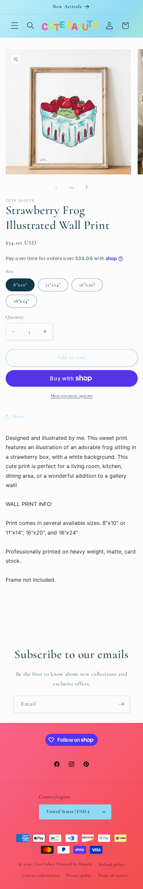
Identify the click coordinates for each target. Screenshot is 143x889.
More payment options (72, 395)
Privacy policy (78, 875)
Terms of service (112, 875)
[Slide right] (86, 187)
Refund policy (111, 864)
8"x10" (20, 285)
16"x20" (87, 285)
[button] (15, 26)
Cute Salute (44, 864)
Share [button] (18, 416)
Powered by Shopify (74, 864)
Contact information (41, 875)
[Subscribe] (121, 704)
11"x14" (53, 285)
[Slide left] (56, 187)
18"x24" (21, 301)
